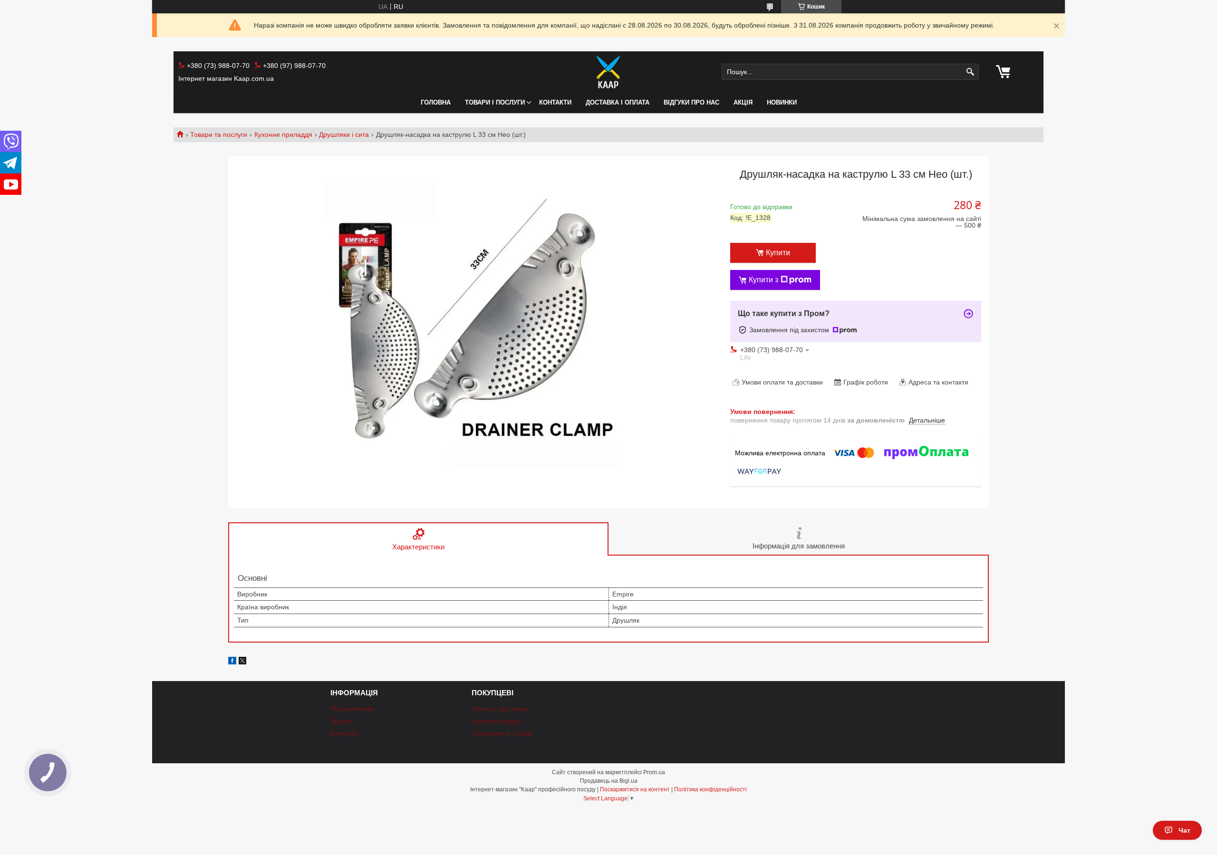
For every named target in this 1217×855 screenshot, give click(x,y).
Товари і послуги (495, 102)
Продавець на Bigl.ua (608, 781)
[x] (242, 662)
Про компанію (352, 708)
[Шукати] (970, 72)
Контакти (555, 102)
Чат (1184, 830)
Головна (436, 102)
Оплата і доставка (500, 708)
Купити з (763, 280)
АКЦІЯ (743, 102)
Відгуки (341, 721)
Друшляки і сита (344, 134)
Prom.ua (654, 772)
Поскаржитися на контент (635, 789)
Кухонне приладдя (283, 134)
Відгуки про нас (691, 102)
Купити (778, 253)
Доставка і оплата (617, 102)
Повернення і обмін (502, 733)
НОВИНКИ (782, 102)
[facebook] (232, 662)
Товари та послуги (218, 134)
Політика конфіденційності (710, 789)
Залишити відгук (497, 721)
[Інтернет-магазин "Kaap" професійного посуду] (608, 71)
